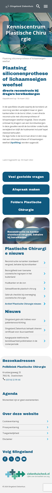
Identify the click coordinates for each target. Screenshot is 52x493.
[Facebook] (5, 459)
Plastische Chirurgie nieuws (25, 251)
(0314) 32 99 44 (13, 379)
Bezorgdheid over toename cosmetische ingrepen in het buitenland (18, 273)
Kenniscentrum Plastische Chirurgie (26, 32)
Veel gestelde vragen (26, 176)
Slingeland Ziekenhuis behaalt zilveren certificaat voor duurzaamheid (23, 330)
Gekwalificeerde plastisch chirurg (20, 288)
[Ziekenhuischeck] (27, 478)
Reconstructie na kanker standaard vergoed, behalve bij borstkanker (21, 263)
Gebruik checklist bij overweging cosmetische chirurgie (20, 296)
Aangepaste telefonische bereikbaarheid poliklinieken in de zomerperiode (21, 340)
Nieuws (13, 311)
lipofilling (16, 142)
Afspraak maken (26, 189)
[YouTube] (24, 459)
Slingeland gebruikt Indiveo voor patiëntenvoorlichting (20, 321)
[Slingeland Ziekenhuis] (19, 6)
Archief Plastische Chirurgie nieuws (23, 303)
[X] (11, 459)
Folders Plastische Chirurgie (26, 206)
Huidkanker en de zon (15, 282)
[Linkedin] (17, 459)
